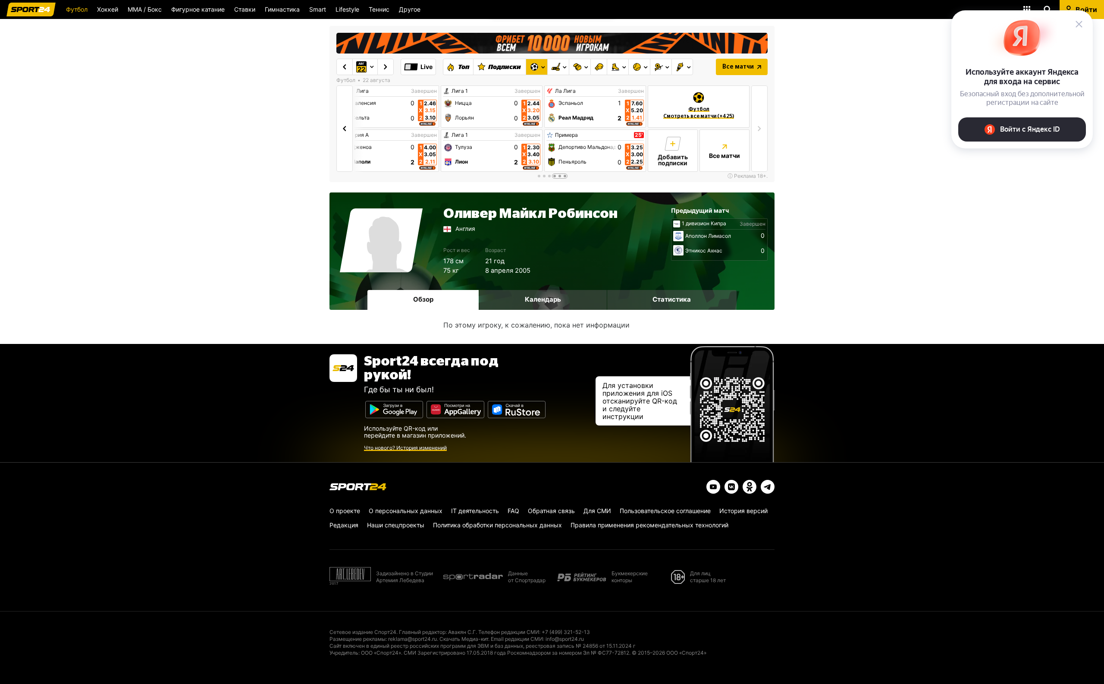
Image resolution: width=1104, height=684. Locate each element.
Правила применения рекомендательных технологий (649, 525)
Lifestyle (347, 9)
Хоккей (107, 9)
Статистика (671, 299)
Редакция (343, 525)
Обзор (423, 299)
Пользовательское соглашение (665, 510)
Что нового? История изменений (405, 447)
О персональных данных (405, 510)
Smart (317, 9)
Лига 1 (460, 91)
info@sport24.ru (565, 639)
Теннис (379, 9)
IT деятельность (475, 510)
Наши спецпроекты (395, 525)
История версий (743, 510)
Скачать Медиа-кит (463, 639)
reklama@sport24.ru (412, 639)
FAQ (513, 510)
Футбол (77, 9)
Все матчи (738, 67)
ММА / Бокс (145, 9)
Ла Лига (358, 91)
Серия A (358, 135)
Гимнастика (282, 9)
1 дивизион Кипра (704, 224)
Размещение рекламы (357, 639)
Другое (409, 9)
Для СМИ (597, 510)
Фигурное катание (198, 9)
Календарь (543, 299)
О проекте (344, 510)
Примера (566, 135)
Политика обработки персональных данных (497, 525)
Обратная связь (551, 510)
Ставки (244, 9)
